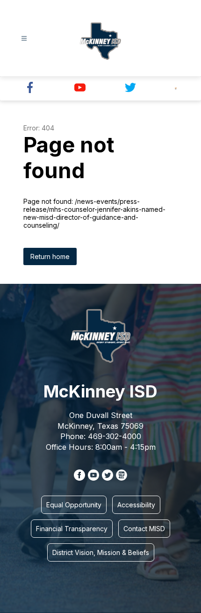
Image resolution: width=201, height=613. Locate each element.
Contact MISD (144, 529)
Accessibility (136, 505)
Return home (50, 256)
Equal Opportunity (73, 505)
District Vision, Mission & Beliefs (100, 552)
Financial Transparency (72, 529)
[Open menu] (24, 38)
